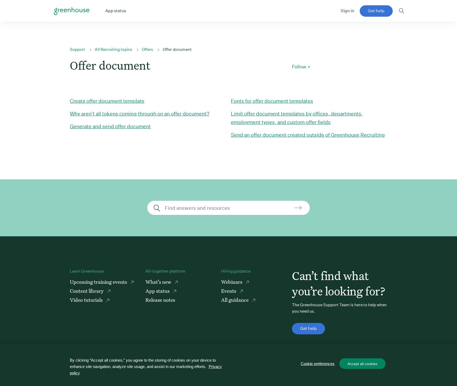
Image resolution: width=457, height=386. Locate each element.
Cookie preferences (318, 363)
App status (158, 290)
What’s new (158, 281)
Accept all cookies (362, 364)
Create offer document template (107, 101)
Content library (87, 290)
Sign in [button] (347, 10)
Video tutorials (87, 299)
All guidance (235, 299)
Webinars (232, 281)
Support (77, 49)
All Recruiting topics (113, 49)
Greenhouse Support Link (71, 11)
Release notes (160, 299)
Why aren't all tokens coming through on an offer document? (139, 113)
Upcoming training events (99, 281)
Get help (376, 10)
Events (229, 290)
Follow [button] (299, 66)
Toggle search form (401, 10)
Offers (147, 49)
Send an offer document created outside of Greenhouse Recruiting (308, 135)
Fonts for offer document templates (272, 101)
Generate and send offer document (110, 126)
